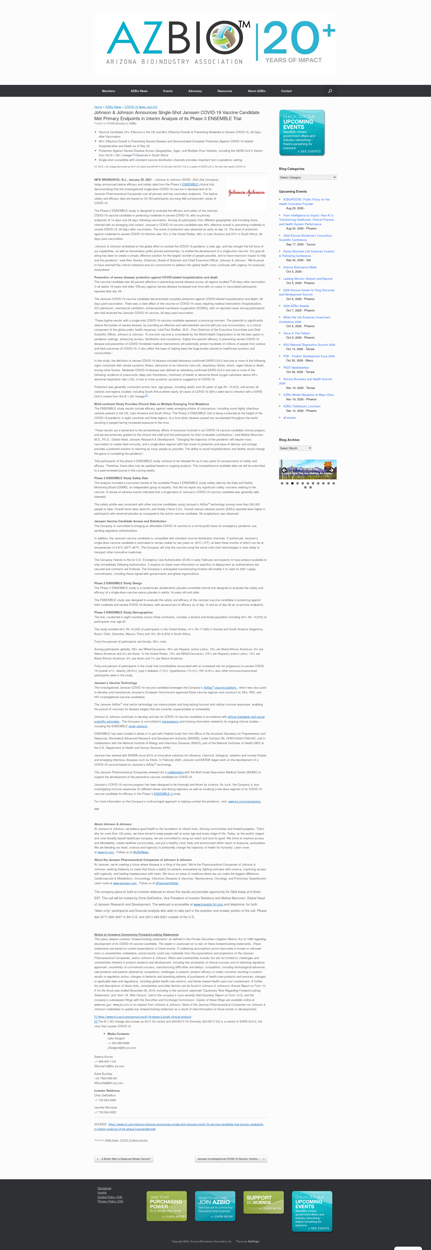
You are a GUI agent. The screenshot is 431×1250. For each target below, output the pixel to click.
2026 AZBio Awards (296, 306)
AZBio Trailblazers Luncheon (302, 406)
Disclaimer (104, 1188)
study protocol (138, 726)
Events (168, 91)
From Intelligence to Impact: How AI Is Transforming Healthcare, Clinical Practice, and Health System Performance (306, 219)
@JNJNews (141, 852)
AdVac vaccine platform (220, 687)
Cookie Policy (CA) (110, 1197)
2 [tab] (287, 483)
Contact (286, 91)
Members (108, 91)
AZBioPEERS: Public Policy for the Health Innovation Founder (304, 201)
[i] (231, 280)
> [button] (331, 470)
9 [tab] (323, 483)
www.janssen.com (125, 883)
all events (289, 417)
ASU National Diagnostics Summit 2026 (309, 344)
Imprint (102, 1192)
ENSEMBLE (190, 184)
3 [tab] (292, 483)
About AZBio (257, 91)
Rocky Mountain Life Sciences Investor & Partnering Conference (306, 253)
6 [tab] (308, 483)
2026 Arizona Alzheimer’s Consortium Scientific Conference (305, 237)
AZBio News (139, 91)
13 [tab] (310, 487)
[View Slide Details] (308, 469)
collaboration (176, 772)
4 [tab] (297, 483)
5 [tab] (302, 483)
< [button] (284, 470)
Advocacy (195, 91)
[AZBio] (215, 42)
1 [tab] (282, 483)
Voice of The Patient (296, 333)
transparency (171, 721)
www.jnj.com (106, 852)
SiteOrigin (253, 1241)
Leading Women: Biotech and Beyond (307, 278)
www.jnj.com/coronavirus (244, 801)
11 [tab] (333, 483)
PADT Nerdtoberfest (296, 367)
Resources (225, 91)
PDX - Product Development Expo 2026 (309, 356)
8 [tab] (318, 483)
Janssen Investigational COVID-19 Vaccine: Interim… (231, 1158)
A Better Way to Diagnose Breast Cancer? (124, 1158)
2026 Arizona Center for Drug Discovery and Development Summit (307, 292)
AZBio (132, 123)
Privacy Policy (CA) (110, 1201)
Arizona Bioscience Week (300, 267)
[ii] (146, 395)
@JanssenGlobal (167, 883)
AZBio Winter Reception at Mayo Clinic (308, 394)
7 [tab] (313, 483)
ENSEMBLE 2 (163, 793)
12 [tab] (305, 487)
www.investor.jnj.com (209, 904)
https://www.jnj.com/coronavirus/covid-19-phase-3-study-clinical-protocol (144, 1016)
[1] (133, 154)
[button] (330, 91)
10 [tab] (328, 483)
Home (98, 107)
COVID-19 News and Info (141, 107)
